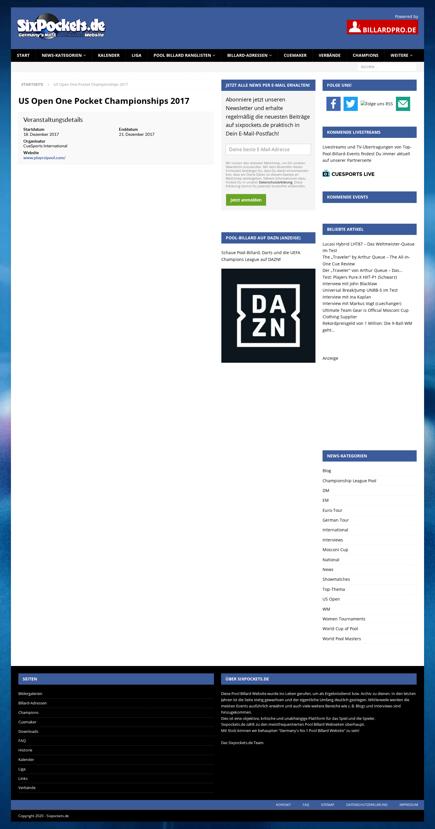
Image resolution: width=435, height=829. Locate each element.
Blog (327, 470)
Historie (25, 750)
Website (31, 152)
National (331, 559)
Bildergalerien (30, 693)
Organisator (34, 141)
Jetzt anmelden (246, 200)
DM (326, 490)
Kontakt (283, 804)
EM (326, 500)
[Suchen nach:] (387, 66)
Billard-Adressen (247, 55)
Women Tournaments (344, 619)
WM (326, 609)
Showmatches (336, 579)
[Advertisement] (370, 399)
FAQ (22, 740)
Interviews (333, 540)
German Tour (336, 520)
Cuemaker (295, 55)
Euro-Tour (332, 510)
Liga (136, 55)
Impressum (408, 804)
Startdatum (33, 129)
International (335, 530)
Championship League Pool (349, 480)
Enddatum (128, 129)
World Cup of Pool (340, 628)
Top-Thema (334, 589)
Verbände (330, 55)
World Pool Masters (342, 638)
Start (23, 55)
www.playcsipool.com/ (44, 157)
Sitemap (327, 804)
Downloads (28, 731)
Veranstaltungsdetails (53, 119)
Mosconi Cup (335, 549)
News (328, 569)
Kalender (109, 55)
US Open (331, 599)
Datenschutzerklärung (275, 182)
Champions (365, 55)
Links (23, 778)
